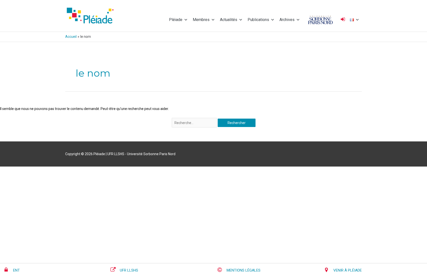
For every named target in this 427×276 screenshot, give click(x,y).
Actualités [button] (228, 19)
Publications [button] (258, 19)
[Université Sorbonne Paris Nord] (320, 20)
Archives (287, 19)
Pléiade (175, 19)
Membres (201, 19)
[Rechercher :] (195, 123)
